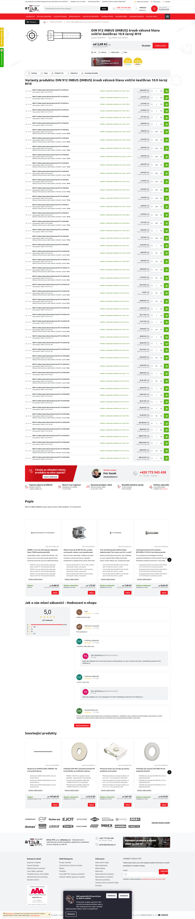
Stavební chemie (33, 880)
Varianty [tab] (34, 73)
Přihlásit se (165, 872)
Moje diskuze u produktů (104, 877)
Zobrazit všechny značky (161, 823)
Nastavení (71, 914)
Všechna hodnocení (82, 725)
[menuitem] (30, 16)
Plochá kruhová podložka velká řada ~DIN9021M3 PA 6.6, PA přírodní (77, 786)
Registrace (142, 10)
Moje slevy (99, 871)
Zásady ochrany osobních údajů (107, 883)
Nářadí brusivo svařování (36, 868)
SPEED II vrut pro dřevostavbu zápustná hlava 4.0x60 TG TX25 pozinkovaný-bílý (42, 570)
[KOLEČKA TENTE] (68, 826)
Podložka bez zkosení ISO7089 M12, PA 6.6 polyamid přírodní (152, 781)
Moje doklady (100, 868)
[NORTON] (94, 826)
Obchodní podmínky (93, 1)
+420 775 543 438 (123, 8)
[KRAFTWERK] (81, 826)
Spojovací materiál (34, 863)
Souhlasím (124, 896)
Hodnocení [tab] (74, 73)
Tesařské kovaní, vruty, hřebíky (38, 874)
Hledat (104, 9)
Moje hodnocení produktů (104, 874)
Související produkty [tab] (91, 73)
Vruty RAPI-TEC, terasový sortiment (71, 874)
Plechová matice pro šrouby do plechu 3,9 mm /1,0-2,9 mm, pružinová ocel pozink (116, 781)
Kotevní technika (33, 865)
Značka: (98, 38)
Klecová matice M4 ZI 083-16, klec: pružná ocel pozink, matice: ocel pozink (79, 570)
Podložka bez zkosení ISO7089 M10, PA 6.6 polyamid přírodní (152, 777)
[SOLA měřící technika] (135, 819)
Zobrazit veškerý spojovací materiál (72, 877)
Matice (61, 868)
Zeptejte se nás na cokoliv (78, 1)
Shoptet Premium (146, 915)
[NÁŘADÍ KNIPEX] (95, 819)
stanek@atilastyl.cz (110, 477)
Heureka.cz (164, 489)
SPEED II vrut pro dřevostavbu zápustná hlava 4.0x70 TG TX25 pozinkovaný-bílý (42, 575)
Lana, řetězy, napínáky (35, 871)
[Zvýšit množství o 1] (161, 91)
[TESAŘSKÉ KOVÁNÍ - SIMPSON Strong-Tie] (42, 826)
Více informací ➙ (35, 915)
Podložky (62, 871)
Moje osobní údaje (102, 863)
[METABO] (120, 826)
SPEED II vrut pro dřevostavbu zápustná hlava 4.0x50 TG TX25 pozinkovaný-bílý (42, 566)
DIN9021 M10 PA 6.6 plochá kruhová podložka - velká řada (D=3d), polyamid (78, 777)
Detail (55, 593)
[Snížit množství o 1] (152, 91)
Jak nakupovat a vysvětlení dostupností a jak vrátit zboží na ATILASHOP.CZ (46, 1)
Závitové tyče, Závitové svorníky (70, 865)
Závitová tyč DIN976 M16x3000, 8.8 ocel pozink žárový (43, 777)
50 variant (146, 45)
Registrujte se (9, 913)
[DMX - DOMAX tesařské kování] (30, 826)
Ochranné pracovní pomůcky (37, 877)
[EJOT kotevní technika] (68, 819)
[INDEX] (106, 826)
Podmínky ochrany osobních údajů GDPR (113, 1)
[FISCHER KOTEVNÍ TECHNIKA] (54, 819)
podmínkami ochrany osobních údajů (153, 879)
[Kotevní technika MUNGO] (42, 819)
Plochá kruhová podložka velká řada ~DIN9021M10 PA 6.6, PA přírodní (77, 781)
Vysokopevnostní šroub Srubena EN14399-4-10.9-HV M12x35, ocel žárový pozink (153, 570)
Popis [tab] (46, 73)
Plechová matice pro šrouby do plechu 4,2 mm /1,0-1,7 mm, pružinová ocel (116, 786)
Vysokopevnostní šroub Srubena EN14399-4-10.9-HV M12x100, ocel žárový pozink (153, 566)
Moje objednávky (101, 865)
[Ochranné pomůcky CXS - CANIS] (54, 826)
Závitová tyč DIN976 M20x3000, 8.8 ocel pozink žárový (43, 781)
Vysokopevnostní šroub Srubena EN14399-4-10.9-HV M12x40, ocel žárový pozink (153, 575)
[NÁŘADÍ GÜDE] (107, 819)
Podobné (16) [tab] (59, 73)
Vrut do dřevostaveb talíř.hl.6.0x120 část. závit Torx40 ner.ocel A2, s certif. (116, 570)
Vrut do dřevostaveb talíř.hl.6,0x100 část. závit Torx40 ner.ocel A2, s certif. (116, 566)
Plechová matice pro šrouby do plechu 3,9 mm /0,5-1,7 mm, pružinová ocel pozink (116, 777)
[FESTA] (134, 826)
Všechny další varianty (35, 579)
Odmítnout (111, 896)
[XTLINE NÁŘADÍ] (81, 819)
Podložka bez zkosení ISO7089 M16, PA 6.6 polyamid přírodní (152, 786)
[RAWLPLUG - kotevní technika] (30, 819)
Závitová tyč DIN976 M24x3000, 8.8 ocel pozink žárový (43, 786)
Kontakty (98, 886)
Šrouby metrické (65, 863)
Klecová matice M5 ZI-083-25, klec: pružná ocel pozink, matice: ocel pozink (79, 575)
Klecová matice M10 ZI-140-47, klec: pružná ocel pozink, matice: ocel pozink (80, 566)
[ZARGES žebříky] (121, 819)
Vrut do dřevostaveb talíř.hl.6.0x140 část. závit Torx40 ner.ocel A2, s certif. (116, 575)
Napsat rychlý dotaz (50, 477)
